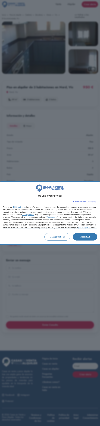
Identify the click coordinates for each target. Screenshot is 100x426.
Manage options (57, 237)
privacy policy (84, 227)
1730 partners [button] (19, 207)
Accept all (85, 237)
